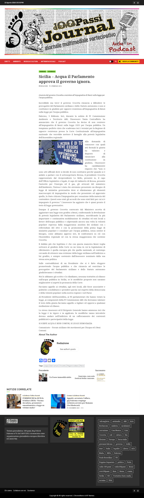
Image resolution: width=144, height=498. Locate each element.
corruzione (103, 430)
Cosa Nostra (116, 430)
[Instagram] (137, 2)
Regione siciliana (72, 366)
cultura (119, 435)
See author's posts (68, 349)
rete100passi (104, 471)
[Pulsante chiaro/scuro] (111, 61)
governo (119, 444)
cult (110, 435)
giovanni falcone (106, 444)
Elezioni (102, 439)
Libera (125, 448)
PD (117, 457)
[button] (115, 61)
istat (101, 448)
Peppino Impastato (106, 462)
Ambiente (17, 61)
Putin (129, 462)
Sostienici (31, 491)
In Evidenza (51, 71)
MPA (109, 453)
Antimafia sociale (48, 61)
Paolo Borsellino (105, 457)
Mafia (101, 453)
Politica (32, 395)
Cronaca (69, 395)
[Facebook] (134, 2)
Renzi (82, 366)
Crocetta (63, 366)
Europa (112, 439)
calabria (114, 426)
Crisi (126, 430)
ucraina (102, 480)
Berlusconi (103, 426)
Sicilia (101, 476)
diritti (7, 61)
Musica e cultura (31, 61)
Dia (126, 435)
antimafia (116, 421)
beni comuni (54, 366)
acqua (46, 366)
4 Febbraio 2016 (56, 86)
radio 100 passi (105, 467)
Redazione (44, 86)
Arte (132, 421)
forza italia (122, 439)
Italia (108, 448)
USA (110, 480)
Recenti (37, 395)
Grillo (128, 444)
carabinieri (125, 426)
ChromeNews (79, 496)
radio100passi (120, 467)
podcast (62, 61)
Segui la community (130, 61)
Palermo (117, 453)
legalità (116, 448)
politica (121, 462)
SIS (108, 476)
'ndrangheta (104, 421)
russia (129, 471)
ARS (125, 421)
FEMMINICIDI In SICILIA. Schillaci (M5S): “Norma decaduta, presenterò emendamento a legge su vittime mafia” (33, 403)
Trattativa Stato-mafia (122, 476)
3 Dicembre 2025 (74, 408)
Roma (122, 471)
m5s (133, 448)
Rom (114, 471)
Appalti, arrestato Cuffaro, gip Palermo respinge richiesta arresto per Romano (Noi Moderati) (80, 401)
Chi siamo (8, 491)
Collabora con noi (19, 491)
